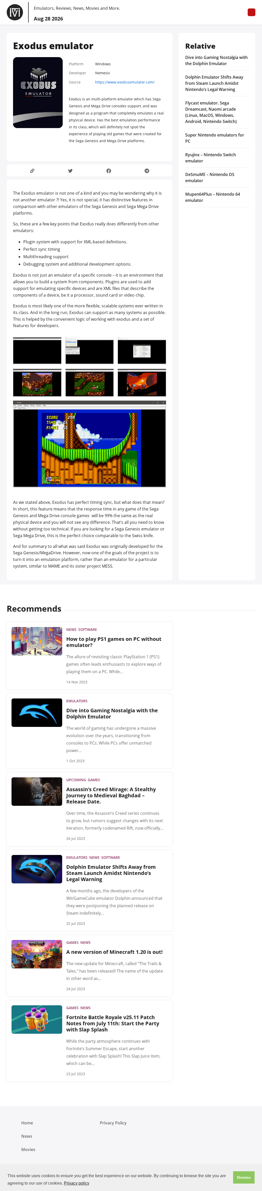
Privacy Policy (113, 1123)
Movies (28, 1149)
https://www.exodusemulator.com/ (125, 82)
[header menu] (251, 12)
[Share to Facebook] (108, 170)
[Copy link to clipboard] (32, 170)
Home (27, 1123)
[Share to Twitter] (70, 170)
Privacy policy (76, 1183)
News (26, 1136)
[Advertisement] (217, 247)
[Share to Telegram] (147, 170)
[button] (244, 1177)
